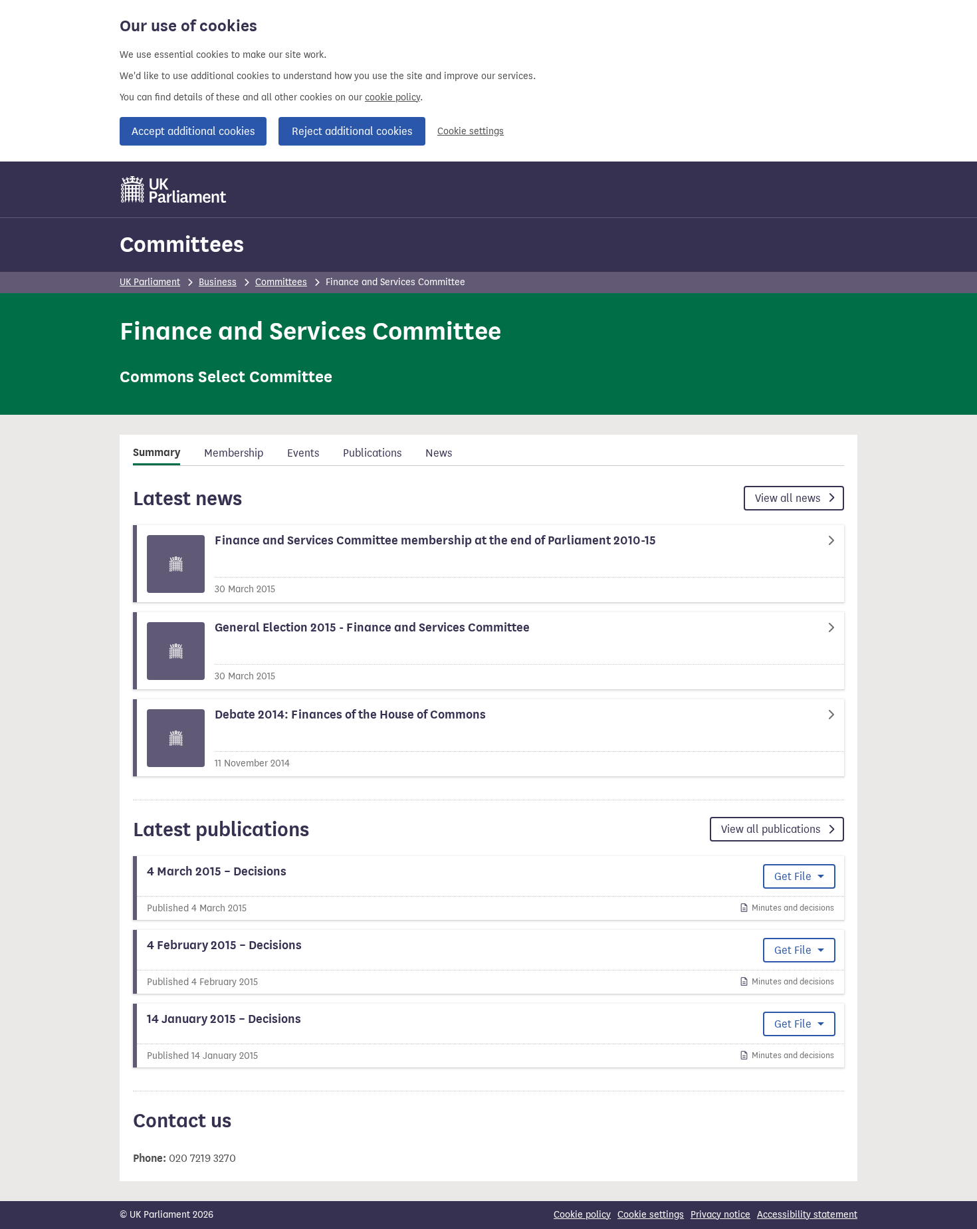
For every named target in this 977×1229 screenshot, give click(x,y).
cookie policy (392, 97)
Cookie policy (582, 1214)
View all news (789, 498)
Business (218, 282)
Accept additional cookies (193, 131)
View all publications (772, 829)
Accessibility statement (807, 1214)
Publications (372, 453)
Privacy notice (720, 1214)
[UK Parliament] (174, 189)
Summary (156, 452)
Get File (794, 876)
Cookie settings (470, 131)
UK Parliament (150, 282)
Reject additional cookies (352, 131)
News (438, 453)
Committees (182, 244)
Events (303, 453)
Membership (233, 453)
